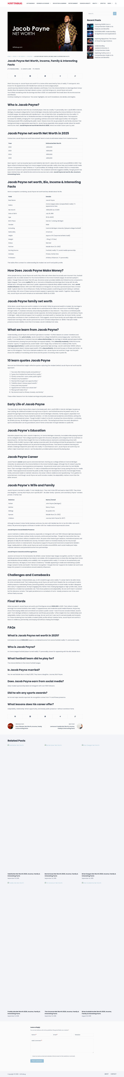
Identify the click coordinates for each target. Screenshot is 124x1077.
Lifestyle (103, 3)
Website (77, 1035)
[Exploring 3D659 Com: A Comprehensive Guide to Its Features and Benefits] (90, 27)
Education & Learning (59, 3)
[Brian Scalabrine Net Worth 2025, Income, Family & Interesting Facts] (99, 945)
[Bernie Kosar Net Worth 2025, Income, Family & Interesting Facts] (62, 807)
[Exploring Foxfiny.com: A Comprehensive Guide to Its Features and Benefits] (90, 55)
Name (34, 1035)
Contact (113, 1074)
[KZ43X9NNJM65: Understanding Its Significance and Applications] (90, 34)
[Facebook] (15, 76)
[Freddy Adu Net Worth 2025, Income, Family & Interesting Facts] (25, 945)
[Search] (115, 3)
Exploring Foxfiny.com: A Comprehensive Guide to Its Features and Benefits (104, 55)
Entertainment (73, 3)
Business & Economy (43, 3)
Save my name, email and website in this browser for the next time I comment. (53, 1056)
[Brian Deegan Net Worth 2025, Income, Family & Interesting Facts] (99, 807)
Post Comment (37, 1061)
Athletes (37, 69)
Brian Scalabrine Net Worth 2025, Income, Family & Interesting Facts (97, 1013)
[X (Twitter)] (30, 76)
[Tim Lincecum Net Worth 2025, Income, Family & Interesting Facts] (62, 945)
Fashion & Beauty (85, 3)
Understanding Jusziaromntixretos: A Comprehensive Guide (102, 48)
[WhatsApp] (45, 76)
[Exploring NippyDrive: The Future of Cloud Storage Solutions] (90, 41)
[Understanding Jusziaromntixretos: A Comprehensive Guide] (90, 48)
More (109, 3)
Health (95, 3)
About (107, 1074)
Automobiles (31, 3)
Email (55, 1035)
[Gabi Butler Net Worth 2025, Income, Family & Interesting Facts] (25, 807)
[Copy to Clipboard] (75, 76)
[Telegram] (60, 76)
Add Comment (37, 1040)
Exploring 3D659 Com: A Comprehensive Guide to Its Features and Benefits (104, 26)
